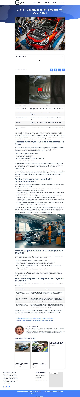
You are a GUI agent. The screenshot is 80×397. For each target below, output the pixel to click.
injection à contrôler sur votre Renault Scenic (34, 211)
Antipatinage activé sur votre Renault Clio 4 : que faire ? (35, 320)
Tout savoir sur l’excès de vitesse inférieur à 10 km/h (56, 343)
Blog (54, 2)
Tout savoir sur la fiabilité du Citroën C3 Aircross (22, 364)
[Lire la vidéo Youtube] (40, 89)
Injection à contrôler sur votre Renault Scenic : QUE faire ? (36, 318)
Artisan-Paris (47, 393)
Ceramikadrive (39, 393)
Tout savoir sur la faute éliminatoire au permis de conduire (39, 365)
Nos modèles (37, 2)
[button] (63, 56)
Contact (62, 2)
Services (47, 2)
